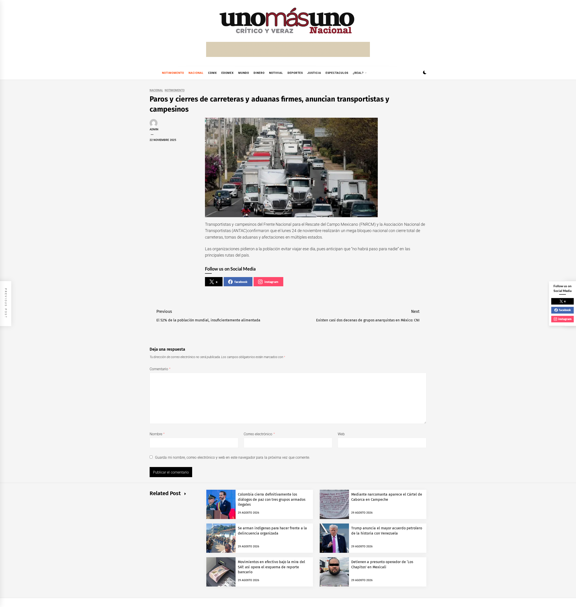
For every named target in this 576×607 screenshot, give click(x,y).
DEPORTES (295, 72)
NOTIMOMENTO (173, 72)
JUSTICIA (314, 72)
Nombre (157, 434)
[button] (424, 73)
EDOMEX (227, 72)
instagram (271, 282)
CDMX (212, 72)
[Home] (152, 73)
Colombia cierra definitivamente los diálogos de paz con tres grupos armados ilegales (271, 499)
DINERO (259, 72)
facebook (241, 282)
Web (341, 434)
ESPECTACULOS (337, 72)
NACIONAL (196, 72)
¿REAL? (358, 72)
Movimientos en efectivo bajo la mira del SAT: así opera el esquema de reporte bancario (271, 567)
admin (154, 129)
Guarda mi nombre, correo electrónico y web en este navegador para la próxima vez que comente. (232, 457)
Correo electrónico (259, 434)
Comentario (160, 369)
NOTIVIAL (276, 72)
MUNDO (243, 72)
